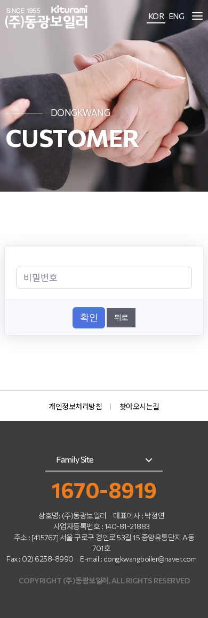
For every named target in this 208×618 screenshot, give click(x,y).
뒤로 (121, 317)
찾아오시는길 (139, 406)
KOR (156, 16)
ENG (177, 16)
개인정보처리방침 (75, 406)
